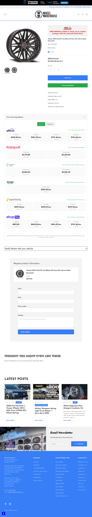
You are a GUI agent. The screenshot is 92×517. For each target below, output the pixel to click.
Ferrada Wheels (60, 474)
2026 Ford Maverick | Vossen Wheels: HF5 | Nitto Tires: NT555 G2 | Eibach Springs (16, 409)
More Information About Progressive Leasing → (74, 165)
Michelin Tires (82, 480)
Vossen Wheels (60, 493)
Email (19, 297)
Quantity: (50, 66)
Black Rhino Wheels (61, 468)
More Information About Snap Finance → (75, 182)
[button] (3, 513)
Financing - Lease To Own (56, 7)
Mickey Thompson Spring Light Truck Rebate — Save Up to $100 (45, 410)
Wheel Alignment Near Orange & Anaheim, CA (73, 406)
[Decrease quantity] (50, 70)
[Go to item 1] (7, 70)
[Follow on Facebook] (5, 504)
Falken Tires (81, 471)
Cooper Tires (81, 468)
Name (19, 288)
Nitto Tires (81, 483)
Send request (25, 332)
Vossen (53, 48)
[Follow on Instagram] (10, 504)
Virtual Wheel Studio (39, 468)
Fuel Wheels (59, 477)
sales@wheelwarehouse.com (15, 492)
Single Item (50, 124)
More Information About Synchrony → (76, 200)
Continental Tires (82, 465)
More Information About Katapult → (77, 147)
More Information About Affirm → (77, 130)
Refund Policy (37, 477)
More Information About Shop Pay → (76, 217)
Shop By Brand (87, 7)
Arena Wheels (59, 462)
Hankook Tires (82, 474)
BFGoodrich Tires (83, 462)
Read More (11, 420)
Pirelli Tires (81, 487)
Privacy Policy (37, 474)
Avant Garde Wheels (61, 465)
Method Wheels (60, 483)
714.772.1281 (78, 7)
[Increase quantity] (58, 70)
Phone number (22, 306)
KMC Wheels (59, 480)
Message (20, 315)
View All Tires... (82, 490)
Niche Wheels (59, 487)
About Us (36, 462)
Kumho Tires (81, 477)
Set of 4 (41, 124)
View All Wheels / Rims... (62, 496)
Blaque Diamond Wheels (62, 471)
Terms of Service (38, 480)
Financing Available (68, 85)
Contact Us (66, 7)
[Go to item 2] (14, 70)
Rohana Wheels (60, 490)
